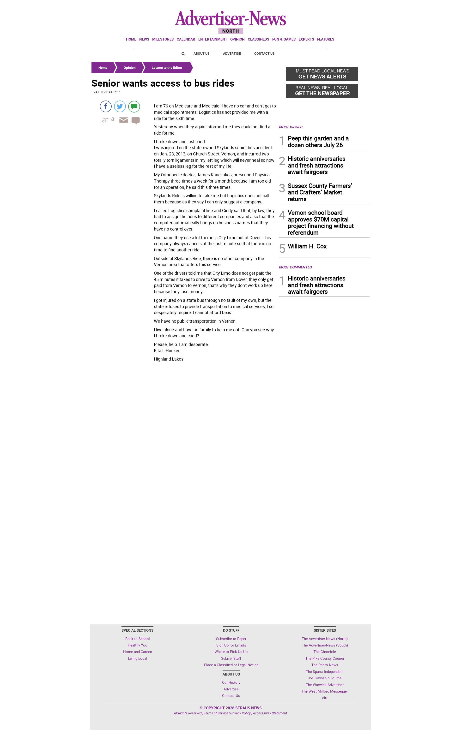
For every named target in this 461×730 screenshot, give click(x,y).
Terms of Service (216, 713)
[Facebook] (106, 106)
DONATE (357, 5)
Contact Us (264, 53)
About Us (202, 53)
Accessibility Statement (270, 713)
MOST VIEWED (290, 127)
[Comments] (134, 106)
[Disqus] (183, 429)
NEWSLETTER (331, 5)
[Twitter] (120, 106)
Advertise (232, 53)
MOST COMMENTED (295, 267)
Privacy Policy (240, 713)
